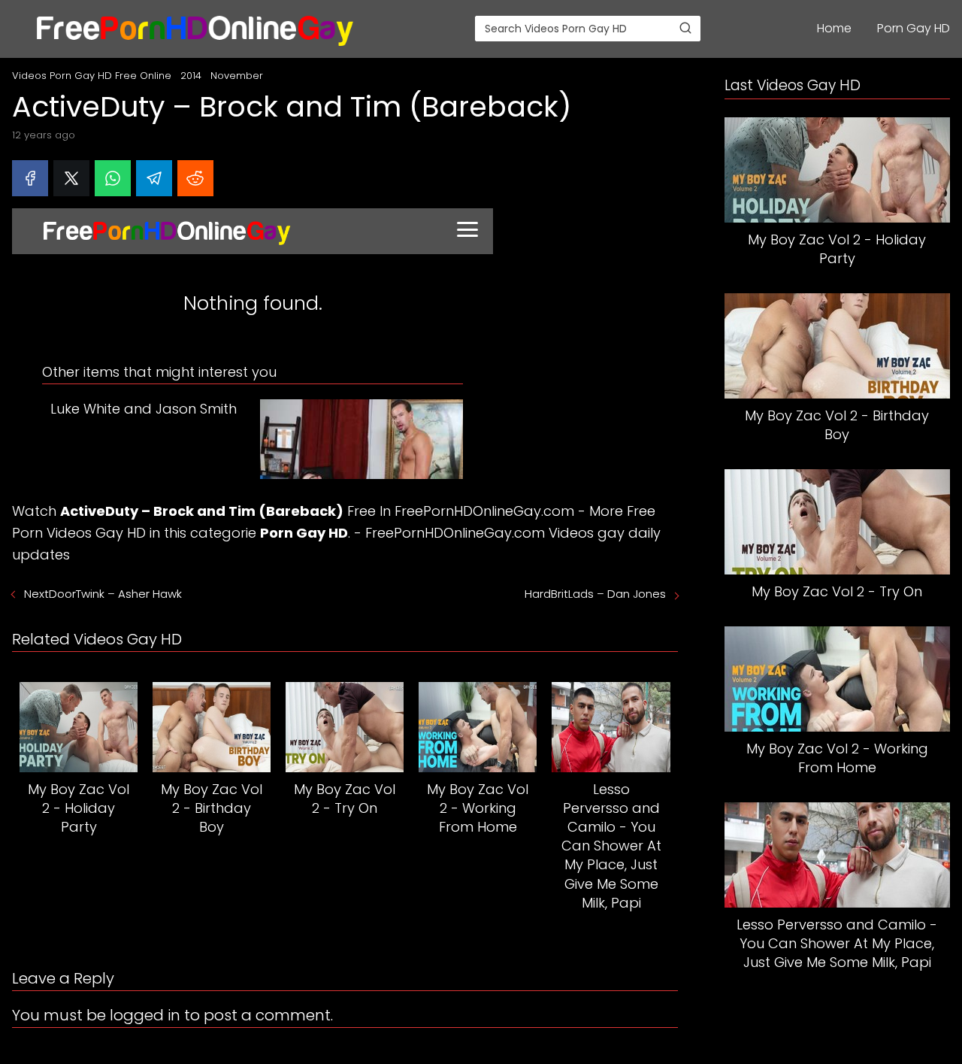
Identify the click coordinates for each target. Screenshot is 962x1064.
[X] (71, 178)
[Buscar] (685, 28)
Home (834, 28)
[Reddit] (195, 178)
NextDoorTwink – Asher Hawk (103, 594)
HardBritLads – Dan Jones (595, 594)
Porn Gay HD (913, 28)
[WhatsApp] (113, 178)
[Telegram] (154, 178)
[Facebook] (30, 178)
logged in (145, 1015)
